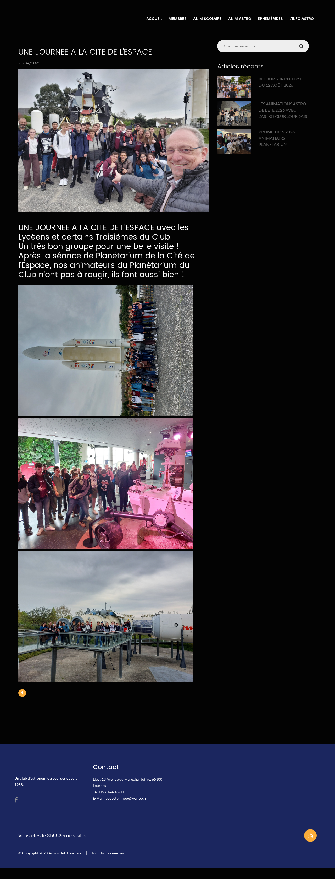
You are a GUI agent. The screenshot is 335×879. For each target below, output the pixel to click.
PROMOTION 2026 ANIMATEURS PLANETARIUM (277, 138)
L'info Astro (301, 19)
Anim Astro (239, 19)
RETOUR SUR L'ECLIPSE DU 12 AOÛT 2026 (281, 82)
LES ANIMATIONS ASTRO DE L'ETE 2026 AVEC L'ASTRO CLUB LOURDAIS (283, 110)
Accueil (154, 19)
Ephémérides (270, 19)
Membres (178, 19)
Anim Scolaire (207, 19)
